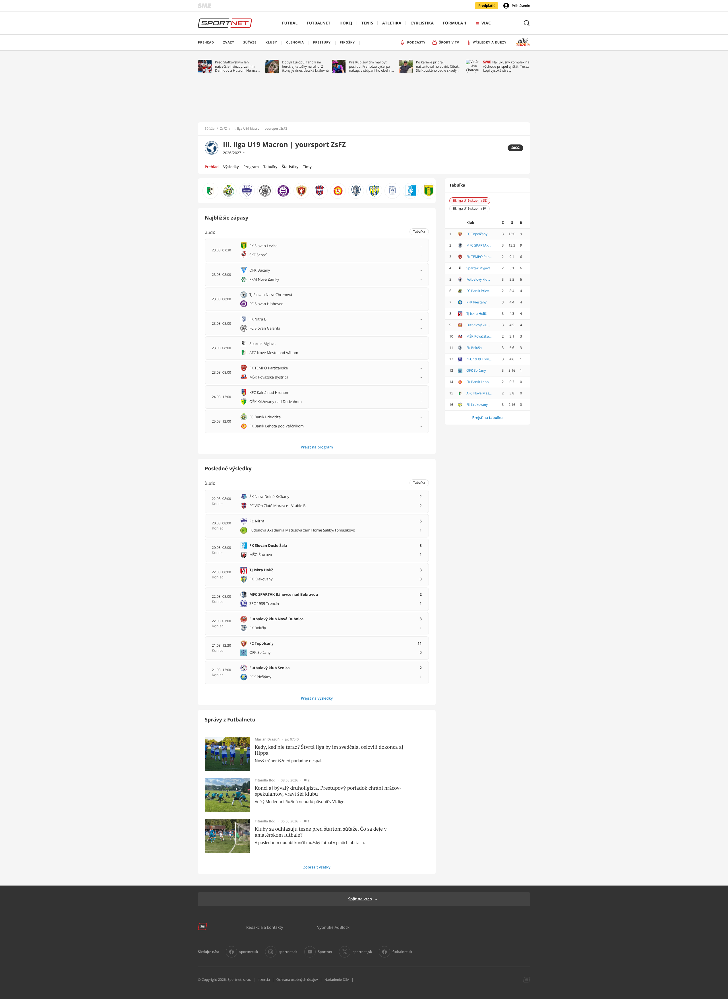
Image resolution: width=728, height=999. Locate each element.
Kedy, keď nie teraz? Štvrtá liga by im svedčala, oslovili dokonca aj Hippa (329, 750)
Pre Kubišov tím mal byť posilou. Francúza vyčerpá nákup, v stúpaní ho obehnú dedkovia (371, 66)
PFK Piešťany (476, 302)
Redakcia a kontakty (264, 927)
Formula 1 (455, 23)
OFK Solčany (476, 371)
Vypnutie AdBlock (333, 927)
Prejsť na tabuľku (487, 417)
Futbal (290, 23)
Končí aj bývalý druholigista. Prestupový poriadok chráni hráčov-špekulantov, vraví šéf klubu (328, 791)
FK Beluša (474, 348)
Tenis (367, 23)
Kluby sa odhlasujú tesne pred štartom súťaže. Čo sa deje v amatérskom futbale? (321, 832)
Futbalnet (318, 23)
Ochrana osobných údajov (297, 979)
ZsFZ (223, 129)
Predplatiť (486, 5)
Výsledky (231, 166)
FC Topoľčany (476, 234)
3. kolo (210, 483)
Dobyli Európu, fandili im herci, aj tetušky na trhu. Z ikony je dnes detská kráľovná (305, 66)
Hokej (346, 23)
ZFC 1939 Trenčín (479, 359)
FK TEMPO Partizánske (479, 257)
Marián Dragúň (267, 739)
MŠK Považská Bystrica (479, 336)
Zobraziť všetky (316, 867)
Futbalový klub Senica (479, 280)
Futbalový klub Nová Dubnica (479, 325)
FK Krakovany (477, 405)
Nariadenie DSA (336, 979)
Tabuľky (270, 166)
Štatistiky (290, 166)
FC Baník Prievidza (479, 291)
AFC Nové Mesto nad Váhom (479, 393)
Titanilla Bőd (265, 780)
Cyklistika (422, 23)
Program (251, 166)
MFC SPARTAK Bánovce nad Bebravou (479, 245)
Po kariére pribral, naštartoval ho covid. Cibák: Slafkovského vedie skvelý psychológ (438, 66)
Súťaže (209, 129)
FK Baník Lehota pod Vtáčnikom (479, 382)
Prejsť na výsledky (317, 698)
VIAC (486, 23)
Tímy (307, 166)
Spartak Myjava (478, 268)
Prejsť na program (317, 447)
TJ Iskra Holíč (476, 314)
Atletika (391, 23)
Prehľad (212, 166)
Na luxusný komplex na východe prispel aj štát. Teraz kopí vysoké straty (506, 66)
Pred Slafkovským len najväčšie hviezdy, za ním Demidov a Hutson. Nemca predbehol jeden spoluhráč (236, 66)
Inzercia (263, 979)
